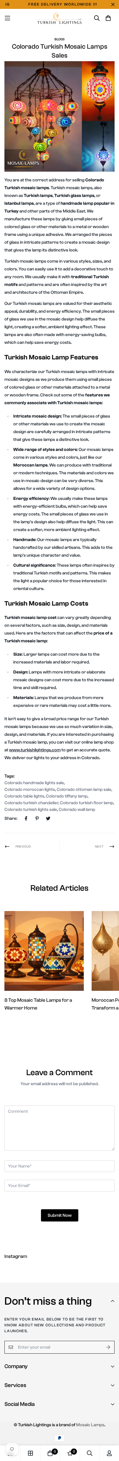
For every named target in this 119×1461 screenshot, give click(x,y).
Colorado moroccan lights (29, 789)
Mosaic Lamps (90, 1424)
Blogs (59, 39)
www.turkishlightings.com (35, 749)
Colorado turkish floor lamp (86, 802)
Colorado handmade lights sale (34, 782)
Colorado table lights (24, 796)
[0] (50, 1453)
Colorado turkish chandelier (31, 802)
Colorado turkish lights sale (30, 809)
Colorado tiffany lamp (66, 796)
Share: (10, 818)
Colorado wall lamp (77, 809)
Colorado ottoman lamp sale (84, 789)
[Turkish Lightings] (60, 18)
